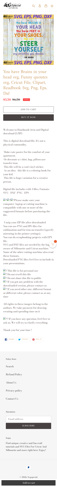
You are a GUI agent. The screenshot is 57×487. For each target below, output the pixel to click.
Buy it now (28, 117)
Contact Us (12, 399)
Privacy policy (14, 390)
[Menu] (52, 5)
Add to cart (28, 483)
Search (10, 366)
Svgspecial (33, 477)
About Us (11, 382)
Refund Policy (14, 374)
